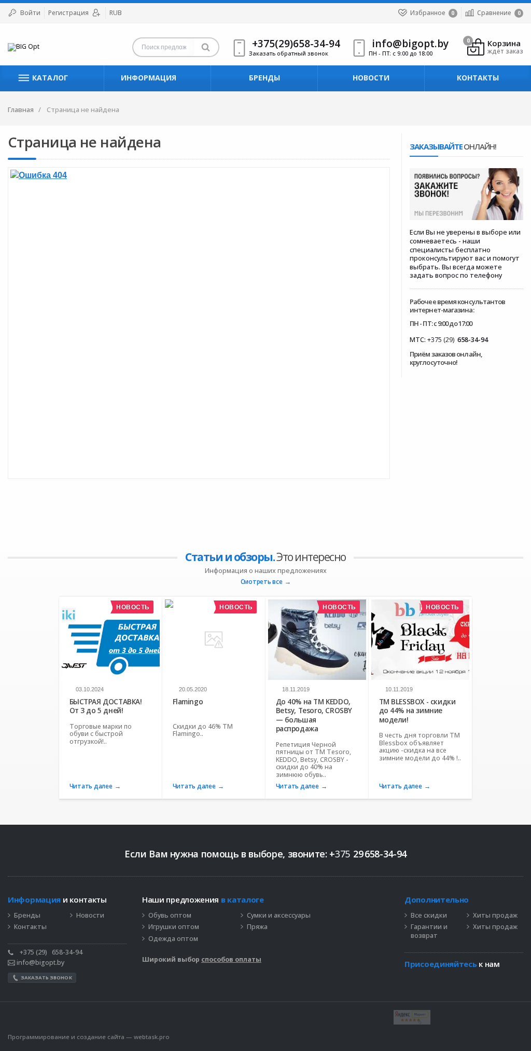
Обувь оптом (169, 915)
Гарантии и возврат (429, 931)
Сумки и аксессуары (279, 915)
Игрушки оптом (173, 927)
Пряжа (257, 927)
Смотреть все (262, 582)
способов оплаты (231, 959)
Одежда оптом (173, 939)
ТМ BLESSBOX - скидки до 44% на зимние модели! (417, 711)
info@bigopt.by (39, 962)
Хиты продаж (495, 915)
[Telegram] (409, 979)
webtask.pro (152, 1037)
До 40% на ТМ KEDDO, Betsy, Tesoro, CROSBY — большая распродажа (314, 715)
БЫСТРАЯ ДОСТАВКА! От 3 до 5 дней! (105, 706)
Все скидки (429, 915)
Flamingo (188, 701)
